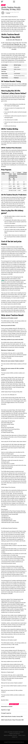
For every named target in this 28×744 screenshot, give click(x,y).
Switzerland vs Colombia (6, 706)
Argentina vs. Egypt (5, 709)
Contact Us (14, 737)
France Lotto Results (14, 733)
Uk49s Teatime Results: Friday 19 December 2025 (12, 720)
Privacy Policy (21, 735)
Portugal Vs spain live (6, 713)
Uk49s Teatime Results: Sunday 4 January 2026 (12, 716)
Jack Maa (8, 13)
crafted (2, 280)
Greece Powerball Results (10, 735)
